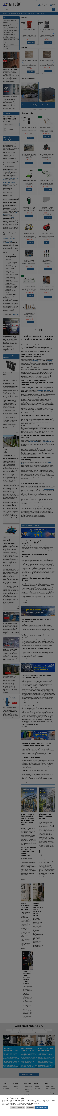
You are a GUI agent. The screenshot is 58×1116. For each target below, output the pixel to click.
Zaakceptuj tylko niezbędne (17, 1107)
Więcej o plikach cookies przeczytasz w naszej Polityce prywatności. (17, 1104)
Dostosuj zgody (30, 1107)
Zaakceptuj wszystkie (41, 1107)
